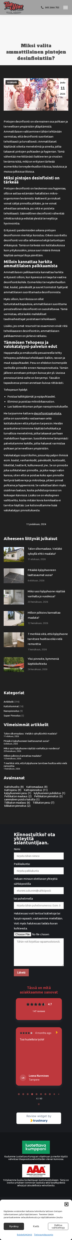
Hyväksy (14, 1226)
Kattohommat (11, 706)
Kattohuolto (14, 786)
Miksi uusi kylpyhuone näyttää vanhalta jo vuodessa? (46, 594)
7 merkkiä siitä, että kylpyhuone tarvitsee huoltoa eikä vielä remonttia (48, 638)
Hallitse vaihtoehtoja (58, 1226)
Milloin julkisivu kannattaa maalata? (44, 615)
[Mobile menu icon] (65, 7)
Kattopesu (12, 790)
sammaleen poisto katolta (22, 799)
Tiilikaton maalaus (17, 802)
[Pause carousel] (39, 1104)
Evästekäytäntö (24, 1235)
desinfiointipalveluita (47, 413)
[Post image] (14, 554)
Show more (27, 1069)
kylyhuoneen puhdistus (49, 793)
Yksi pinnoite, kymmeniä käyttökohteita (43, 661)
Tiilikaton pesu (43, 802)
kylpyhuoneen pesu (17, 793)
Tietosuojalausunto (43, 1235)
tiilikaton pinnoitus (17, 805)
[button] (66, 1204)
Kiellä (36, 1226)
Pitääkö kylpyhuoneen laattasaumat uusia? (42, 572)
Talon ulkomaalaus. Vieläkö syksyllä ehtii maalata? (45, 551)
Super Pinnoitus (12, 715)
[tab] (19, 1094)
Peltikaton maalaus (18, 796)
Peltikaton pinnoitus (48, 796)
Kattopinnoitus (36, 790)
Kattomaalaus (36, 786)
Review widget (36, 1116)
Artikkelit (12, 82)
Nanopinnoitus (11, 711)
